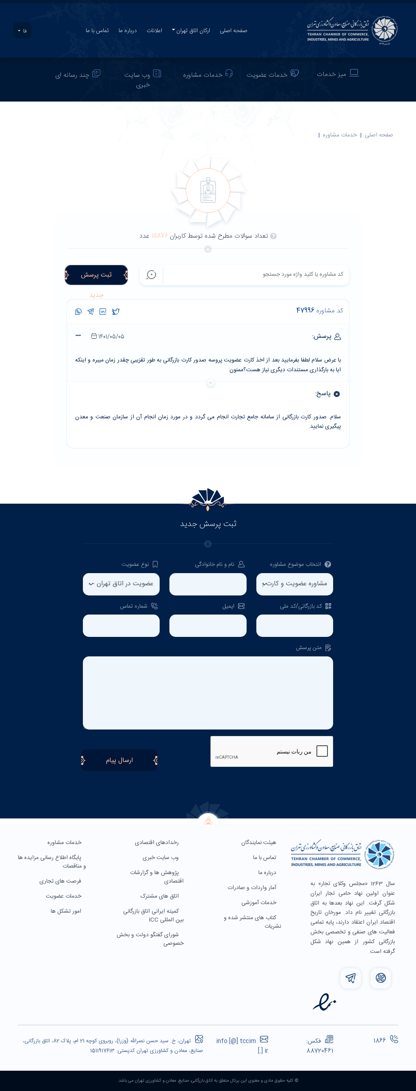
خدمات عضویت (267, 75)
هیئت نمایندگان (259, 843)
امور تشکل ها (67, 911)
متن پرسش (309, 648)
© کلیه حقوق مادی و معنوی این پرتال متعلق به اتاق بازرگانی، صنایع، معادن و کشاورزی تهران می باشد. (208, 1081)
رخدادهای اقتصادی (157, 843)
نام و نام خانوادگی (215, 564)
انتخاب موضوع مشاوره (296, 564)
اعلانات (154, 31)
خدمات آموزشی (259, 903)
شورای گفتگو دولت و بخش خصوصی (150, 939)
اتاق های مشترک (160, 896)
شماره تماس (134, 606)
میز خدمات (331, 74)
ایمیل (229, 606)
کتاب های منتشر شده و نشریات (252, 922)
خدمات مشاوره (203, 75)
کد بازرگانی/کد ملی (301, 606)
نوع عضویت (136, 564)
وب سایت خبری (137, 80)
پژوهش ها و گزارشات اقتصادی (157, 877)
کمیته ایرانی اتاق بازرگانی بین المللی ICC (153, 916)
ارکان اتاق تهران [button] (193, 31)
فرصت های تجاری (61, 881)
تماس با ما (97, 31)
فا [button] (24, 31)
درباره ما (128, 31)
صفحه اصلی (233, 31)
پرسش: (214, 336)
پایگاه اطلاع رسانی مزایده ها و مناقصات (52, 862)
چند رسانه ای (72, 75)
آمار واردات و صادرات (253, 888)
